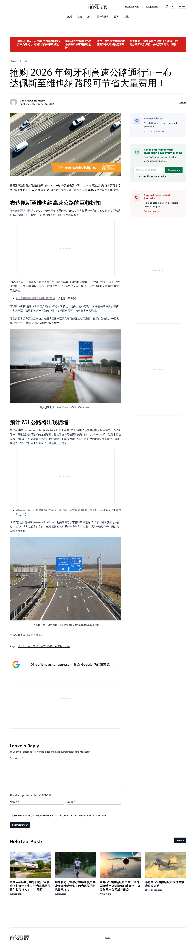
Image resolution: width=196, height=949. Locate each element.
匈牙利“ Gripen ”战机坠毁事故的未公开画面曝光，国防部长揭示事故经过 (39, 42)
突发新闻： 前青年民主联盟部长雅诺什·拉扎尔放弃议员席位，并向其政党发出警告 (154, 42)
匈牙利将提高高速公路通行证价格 (35, 298)
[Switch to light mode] (173, 6)
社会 (79, 16)
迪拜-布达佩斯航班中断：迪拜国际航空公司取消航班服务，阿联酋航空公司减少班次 (120, 886)
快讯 (126, 16)
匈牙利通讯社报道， (24, 210)
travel (182, 102)
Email (71, 801)
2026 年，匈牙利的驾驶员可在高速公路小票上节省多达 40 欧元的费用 (57, 510)
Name (14, 801)
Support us (150, 211)
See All (180, 840)
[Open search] (166, 6)
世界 (116, 16)
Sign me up (174, 170)
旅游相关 (30, 634)
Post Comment (20, 824)
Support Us (152, 6)
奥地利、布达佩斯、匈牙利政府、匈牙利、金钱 (44, 646)
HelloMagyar (132, 6)
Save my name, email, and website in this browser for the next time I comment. (60, 815)
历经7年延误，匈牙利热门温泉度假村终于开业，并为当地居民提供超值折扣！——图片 (30, 886)
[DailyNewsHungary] (98, 6)
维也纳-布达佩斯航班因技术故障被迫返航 (164, 884)
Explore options (152, 131)
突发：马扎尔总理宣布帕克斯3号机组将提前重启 (111, 42)
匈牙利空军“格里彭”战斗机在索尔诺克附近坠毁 (78, 44)
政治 (69, 16)
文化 (89, 16)
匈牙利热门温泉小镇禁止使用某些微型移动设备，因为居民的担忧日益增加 (75, 886)
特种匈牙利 (103, 16)
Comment (16, 758)
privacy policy (158, 176)
